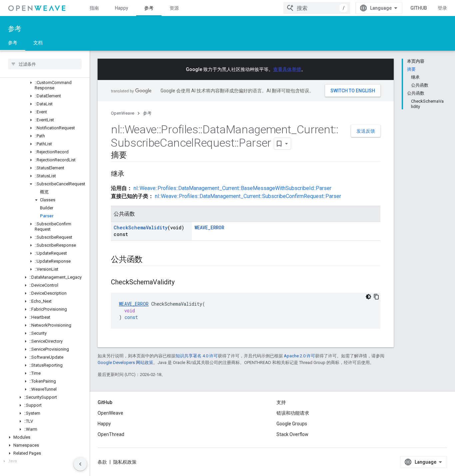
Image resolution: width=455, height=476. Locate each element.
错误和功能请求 (292, 413)
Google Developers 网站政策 (125, 362)
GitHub (418, 8)
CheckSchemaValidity (141, 227)
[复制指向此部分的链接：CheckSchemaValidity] (181, 283)
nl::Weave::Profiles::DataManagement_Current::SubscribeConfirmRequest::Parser (248, 196)
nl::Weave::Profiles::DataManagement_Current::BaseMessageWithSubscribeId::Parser (232, 188)
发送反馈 (365, 131)
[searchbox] (45, 64)
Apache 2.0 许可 (299, 355)
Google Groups (291, 423)
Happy (121, 8)
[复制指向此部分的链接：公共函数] (149, 260)
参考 (149, 8)
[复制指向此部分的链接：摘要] (133, 156)
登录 (442, 8)
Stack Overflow (292, 434)
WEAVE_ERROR (209, 227)
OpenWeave (122, 113)
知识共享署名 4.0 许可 (197, 355)
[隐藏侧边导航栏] (80, 464)
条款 (102, 462)
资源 (174, 8)
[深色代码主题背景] (368, 297)
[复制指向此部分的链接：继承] (131, 174)
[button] (45, 85)
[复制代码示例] (376, 297)
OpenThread (111, 434)
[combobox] (316, 8)
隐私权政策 (125, 462)
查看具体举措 (287, 69)
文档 (38, 42)
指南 (94, 8)
